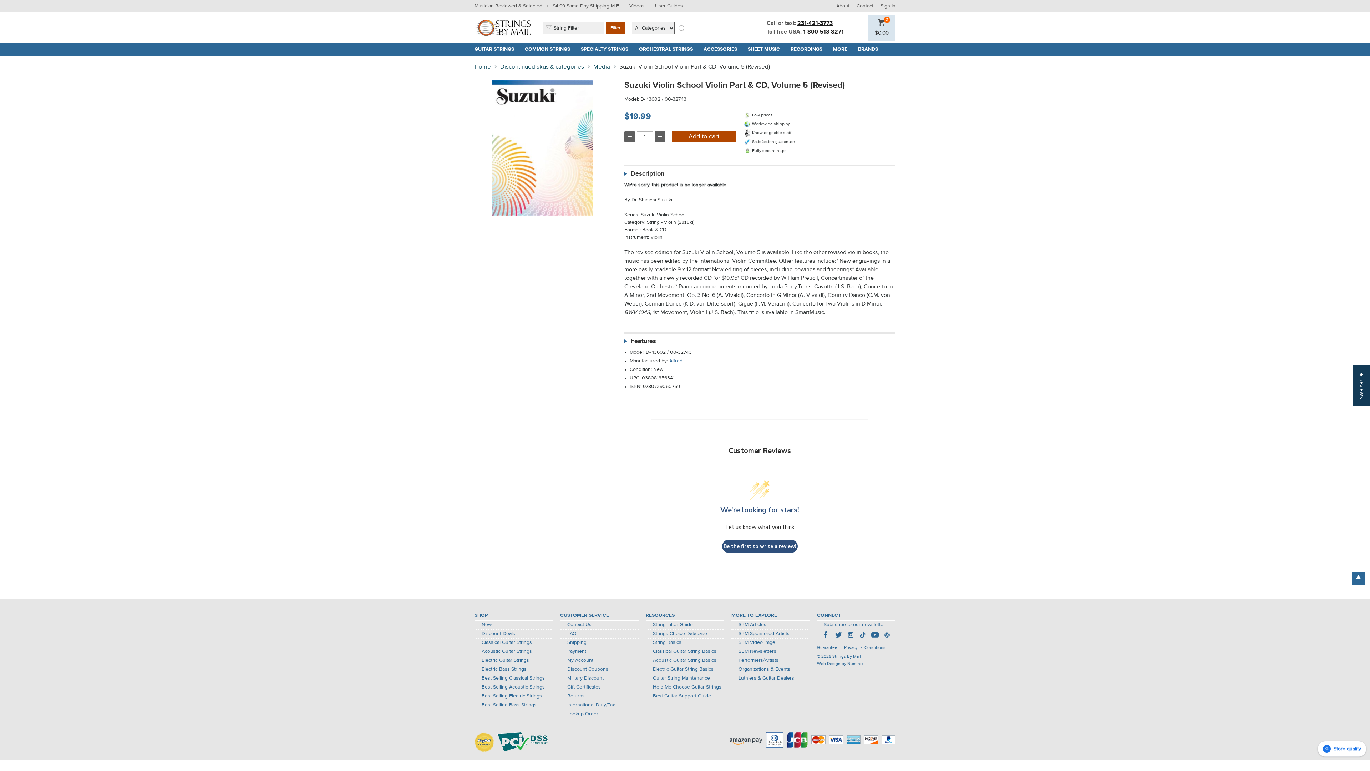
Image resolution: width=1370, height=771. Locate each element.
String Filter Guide (673, 624)
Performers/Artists (758, 660)
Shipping (577, 642)
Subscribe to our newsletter (854, 624)
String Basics (667, 642)
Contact (865, 6)
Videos (637, 6)
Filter (615, 28)
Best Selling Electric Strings (512, 696)
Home (483, 67)
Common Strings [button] (550, 49)
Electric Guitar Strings (505, 660)
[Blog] (887, 636)
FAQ (572, 633)
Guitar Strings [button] (497, 49)
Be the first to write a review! (760, 546)
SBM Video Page (757, 642)
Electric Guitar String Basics (683, 669)
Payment (576, 651)
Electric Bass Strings (504, 669)
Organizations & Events (764, 669)
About (842, 6)
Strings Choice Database (680, 633)
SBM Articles (752, 624)
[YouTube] (874, 636)
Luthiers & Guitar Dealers (766, 678)
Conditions (875, 648)
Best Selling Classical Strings (513, 678)
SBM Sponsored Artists (764, 633)
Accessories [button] (723, 49)
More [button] (843, 49)
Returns (576, 696)
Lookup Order (582, 713)
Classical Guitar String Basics (684, 651)
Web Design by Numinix (840, 664)
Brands (868, 49)
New (487, 624)
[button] (882, 33)
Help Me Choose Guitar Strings (687, 687)
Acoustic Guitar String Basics (684, 660)
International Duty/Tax (591, 704)
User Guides (669, 6)
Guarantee (827, 648)
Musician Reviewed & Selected (508, 6)
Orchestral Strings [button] (668, 49)
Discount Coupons (587, 669)
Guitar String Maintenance (681, 678)
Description (647, 174)
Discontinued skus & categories (542, 67)
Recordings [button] (809, 49)
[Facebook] (826, 636)
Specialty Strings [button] (607, 49)
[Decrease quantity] (629, 136)
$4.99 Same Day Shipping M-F (586, 6)
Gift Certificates (584, 687)
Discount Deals (498, 633)
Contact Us (579, 624)
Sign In (888, 6)
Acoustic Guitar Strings (507, 651)
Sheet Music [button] (766, 49)
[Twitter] (838, 636)
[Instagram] (850, 636)
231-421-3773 (815, 23)
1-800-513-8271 (823, 32)
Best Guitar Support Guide (682, 696)
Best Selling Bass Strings (509, 704)
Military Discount (585, 678)
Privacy (851, 648)
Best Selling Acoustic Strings (513, 687)
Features (643, 341)
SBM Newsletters (757, 651)
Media (601, 67)
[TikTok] (862, 636)
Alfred (676, 360)
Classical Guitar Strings (507, 642)
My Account (580, 660)
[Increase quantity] (660, 136)
